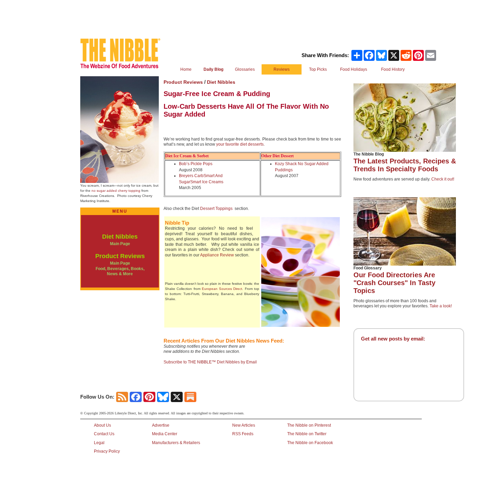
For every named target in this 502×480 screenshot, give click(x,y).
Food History (393, 69)
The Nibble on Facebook (310, 442)
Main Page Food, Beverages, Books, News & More (120, 268)
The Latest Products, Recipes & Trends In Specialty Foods (404, 165)
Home (186, 69)
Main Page (120, 243)
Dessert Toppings (216, 208)
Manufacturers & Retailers (176, 442)
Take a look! (441, 306)
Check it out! (442, 179)
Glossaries (245, 69)
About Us (102, 425)
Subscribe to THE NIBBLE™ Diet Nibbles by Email (210, 362)
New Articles (243, 425)
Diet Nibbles (120, 236)
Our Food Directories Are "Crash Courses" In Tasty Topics (394, 282)
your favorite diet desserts (240, 144)
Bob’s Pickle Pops (195, 163)
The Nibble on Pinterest (309, 425)
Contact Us (104, 433)
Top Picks (318, 69)
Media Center (164, 433)
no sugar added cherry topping (116, 190)
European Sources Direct (222, 289)
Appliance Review (217, 255)
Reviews (282, 69)
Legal (99, 442)
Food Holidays (353, 69)
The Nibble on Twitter (306, 433)
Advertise (160, 425)
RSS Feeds (242, 433)
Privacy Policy (107, 451)
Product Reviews (120, 256)
